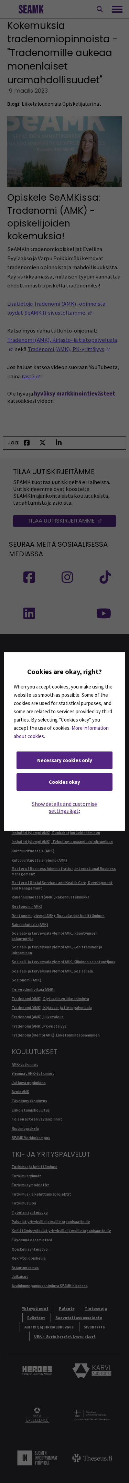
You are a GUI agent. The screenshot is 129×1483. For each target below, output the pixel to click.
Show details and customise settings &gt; (64, 807)
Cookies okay (64, 782)
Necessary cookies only (64, 760)
